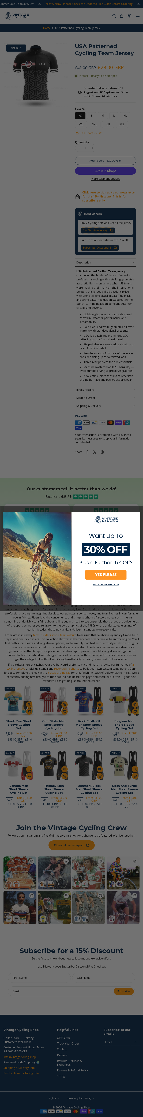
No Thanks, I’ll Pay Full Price (106, 584)
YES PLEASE (106, 574)
